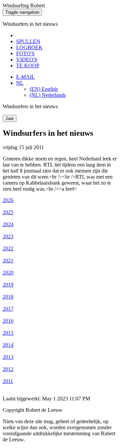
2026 (8, 200)
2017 (8, 309)
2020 (8, 272)
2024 (8, 224)
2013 (8, 357)
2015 (8, 333)
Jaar (9, 118)
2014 (8, 345)
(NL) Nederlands (48, 95)
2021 (8, 260)
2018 (8, 297)
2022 (8, 248)
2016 (8, 321)
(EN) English (44, 89)
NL (20, 83)
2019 (8, 284)
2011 (8, 381)
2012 (8, 369)
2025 (8, 212)
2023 (8, 236)
